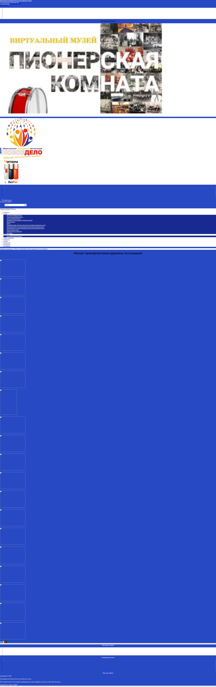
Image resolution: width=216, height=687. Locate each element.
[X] (6, 642)
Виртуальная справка (11, 8)
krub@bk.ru (4, 5)
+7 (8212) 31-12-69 (15, 4)
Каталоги (6, 235)
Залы (8, 223)
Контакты (6, 246)
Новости (6, 212)
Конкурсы (6, 243)
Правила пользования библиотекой (19, 220)
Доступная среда (13, 230)
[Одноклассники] (3, 642)
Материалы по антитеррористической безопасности (25, 228)
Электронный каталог (14, 236)
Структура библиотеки (15, 217)
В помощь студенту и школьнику (15, 10)
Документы (11, 222)
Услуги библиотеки (14, 219)
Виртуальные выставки (11, 12)
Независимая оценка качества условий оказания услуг (26, 225)
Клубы (5, 241)
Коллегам (6, 244)
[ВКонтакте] (1, 642)
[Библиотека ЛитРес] (11, 184)
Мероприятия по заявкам (12, 13)
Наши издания (8, 238)
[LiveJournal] (8, 642)
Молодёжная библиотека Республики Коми (16, 1)
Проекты (6, 239)
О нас (5, 214)
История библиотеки (14, 215)
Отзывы (6, 18)
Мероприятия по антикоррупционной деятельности (25, 227)
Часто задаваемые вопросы (13, 15)
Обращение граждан (14, 231)
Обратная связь (9, 16)
